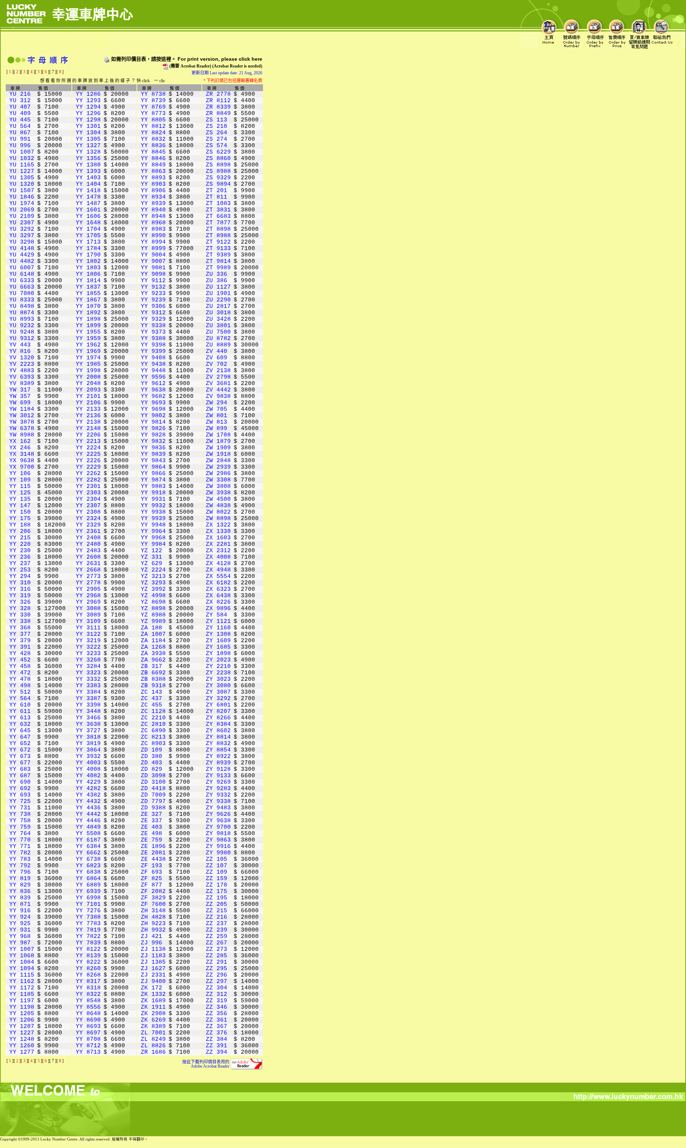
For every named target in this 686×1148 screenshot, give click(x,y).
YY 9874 (153, 480)
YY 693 (20, 795)
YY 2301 (88, 486)
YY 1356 (88, 158)
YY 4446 (88, 821)
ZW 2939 (218, 467)
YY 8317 (88, 981)
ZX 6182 (218, 583)
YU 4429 (21, 255)
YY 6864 (88, 878)
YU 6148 (21, 274)
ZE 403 (151, 827)
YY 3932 (88, 756)
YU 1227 (21, 171)
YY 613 (20, 718)
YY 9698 (153, 409)
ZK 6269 (153, 1020)
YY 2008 (88, 377)
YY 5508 (88, 833)
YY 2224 (88, 448)
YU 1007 (21, 152)
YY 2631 (88, 563)
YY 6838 (88, 872)
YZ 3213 (153, 576)
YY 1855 (88, 293)
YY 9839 (153, 454)
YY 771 (20, 846)
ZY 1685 (218, 647)
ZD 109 (151, 750)
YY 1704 (88, 229)
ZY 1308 (218, 634)
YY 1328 (88, 152)
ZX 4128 (218, 563)
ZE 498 (151, 833)
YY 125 (20, 493)
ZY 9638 (218, 821)
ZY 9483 (218, 808)
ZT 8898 (218, 229)
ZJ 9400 (153, 981)
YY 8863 (153, 171)
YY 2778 (88, 583)
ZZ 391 (216, 1046)
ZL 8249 (153, 1039)
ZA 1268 (153, 647)
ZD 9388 (153, 808)
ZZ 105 (216, 859)
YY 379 (20, 641)
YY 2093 (88, 390)
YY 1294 (88, 107)
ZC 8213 (153, 737)
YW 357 (20, 396)
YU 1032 (21, 158)
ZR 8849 (218, 113)
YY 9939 (153, 518)
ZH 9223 (153, 923)
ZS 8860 (218, 158)
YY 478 (20, 679)
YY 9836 (153, 448)
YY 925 (20, 923)
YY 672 (20, 750)
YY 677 (20, 763)
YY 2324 (88, 518)
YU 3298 (21, 242)
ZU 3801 (218, 326)
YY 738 (20, 814)
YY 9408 (153, 358)
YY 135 (20, 499)
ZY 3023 (218, 679)
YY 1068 (21, 956)
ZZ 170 (216, 885)
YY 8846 (153, 158)
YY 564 (20, 698)
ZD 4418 (153, 788)
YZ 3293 (153, 583)
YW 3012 (21, 416)
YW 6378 (21, 428)
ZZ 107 (216, 866)
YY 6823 (88, 866)
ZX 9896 (218, 608)
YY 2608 (88, 557)
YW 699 (20, 403)
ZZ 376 (216, 1033)
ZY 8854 (218, 750)
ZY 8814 (218, 737)
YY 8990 (153, 236)
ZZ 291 (216, 962)
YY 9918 (153, 493)
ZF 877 (151, 885)
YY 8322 (88, 994)
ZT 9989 (218, 268)
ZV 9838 (218, 396)
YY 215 (20, 538)
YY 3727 (88, 731)
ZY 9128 (218, 769)
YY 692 (20, 788)
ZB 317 (151, 666)
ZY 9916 (218, 846)
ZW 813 (216, 422)
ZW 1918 (218, 454)
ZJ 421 (151, 936)
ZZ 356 (216, 1013)
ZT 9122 (218, 242)
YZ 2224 (153, 570)
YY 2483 (88, 551)
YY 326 (20, 602)
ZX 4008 (218, 557)
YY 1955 (88, 332)
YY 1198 (21, 1007)
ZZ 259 (216, 936)
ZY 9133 (218, 776)
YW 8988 (21, 435)
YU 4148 (21, 248)
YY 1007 (21, 949)
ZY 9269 (218, 782)
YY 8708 (88, 1039)
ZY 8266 (218, 718)
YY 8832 (153, 139)
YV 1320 (21, 358)
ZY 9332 (218, 795)
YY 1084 (21, 962)
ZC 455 (151, 705)
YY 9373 (153, 332)
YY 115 (20, 486)
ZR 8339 (218, 107)
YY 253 (20, 570)
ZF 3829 (153, 898)
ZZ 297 (216, 981)
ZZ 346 (216, 1007)
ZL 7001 (153, 1033)
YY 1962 (88, 345)
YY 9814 (153, 422)
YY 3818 (88, 737)
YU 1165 (21, 165)
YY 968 (20, 936)
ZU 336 (216, 274)
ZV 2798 (218, 377)
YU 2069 (21, 210)
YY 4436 (88, 808)
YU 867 (20, 133)
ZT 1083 (218, 203)
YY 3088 (88, 608)
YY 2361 (88, 531)
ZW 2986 (218, 473)
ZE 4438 (153, 859)
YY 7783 (88, 923)
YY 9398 (153, 345)
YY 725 (20, 801)
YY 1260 (21, 1046)
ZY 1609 (218, 641)
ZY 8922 (218, 756)
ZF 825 (151, 878)
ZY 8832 (218, 743)
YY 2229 (88, 467)
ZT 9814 (218, 261)
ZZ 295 (216, 968)
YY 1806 (88, 274)
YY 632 (20, 724)
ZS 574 (216, 146)
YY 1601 (88, 210)
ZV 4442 (218, 390)
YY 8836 (153, 146)
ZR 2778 (218, 94)
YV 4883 (21, 371)
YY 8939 (153, 203)
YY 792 (20, 866)
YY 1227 (21, 1033)
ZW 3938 (218, 493)
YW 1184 (21, 409)
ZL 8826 (153, 1046)
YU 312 (20, 101)
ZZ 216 (216, 917)
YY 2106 (88, 403)
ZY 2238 (218, 673)
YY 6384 (88, 846)
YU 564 (20, 126)
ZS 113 (216, 120)
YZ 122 (151, 551)
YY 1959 (88, 338)
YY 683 (20, 769)
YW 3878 (21, 422)
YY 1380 (88, 165)
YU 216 (20, 94)
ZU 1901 (218, 293)
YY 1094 (21, 968)
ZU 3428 (218, 319)
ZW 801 (216, 416)
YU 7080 (21, 293)
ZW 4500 (218, 499)
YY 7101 (88, 904)
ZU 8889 (218, 345)
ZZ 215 (216, 911)
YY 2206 (88, 435)
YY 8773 (153, 113)
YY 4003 (88, 763)
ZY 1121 (218, 621)
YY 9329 (153, 319)
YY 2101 (88, 396)
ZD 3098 (153, 776)
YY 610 (20, 705)
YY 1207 (21, 1026)
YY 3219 (88, 641)
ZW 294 (216, 403)
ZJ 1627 (153, 968)
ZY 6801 (218, 705)
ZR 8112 (218, 101)
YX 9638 (21, 461)
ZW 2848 (218, 461)
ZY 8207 (218, 711)
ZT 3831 (218, 210)
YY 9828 (153, 435)
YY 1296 (88, 113)
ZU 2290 (218, 300)
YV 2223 (21, 364)
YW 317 (20, 390)
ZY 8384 (218, 724)
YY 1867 (88, 300)
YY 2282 (88, 480)
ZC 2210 (153, 718)
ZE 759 (151, 840)
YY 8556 (88, 1007)
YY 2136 (88, 416)
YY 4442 (88, 814)
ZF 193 (151, 866)
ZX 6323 (218, 589)
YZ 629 (151, 563)
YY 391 (20, 647)
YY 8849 (153, 165)
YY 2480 (88, 544)
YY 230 (20, 551)
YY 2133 (88, 409)
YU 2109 (21, 216)
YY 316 (20, 589)
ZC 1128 (153, 711)
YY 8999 (153, 248)
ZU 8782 (218, 338)
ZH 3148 (153, 911)
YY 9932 (153, 506)
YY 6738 (88, 859)
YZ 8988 (153, 615)
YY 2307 (88, 506)
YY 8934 (153, 197)
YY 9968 (153, 538)
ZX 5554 (218, 576)
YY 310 (20, 583)
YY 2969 (88, 602)
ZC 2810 (153, 724)
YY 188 (20, 525)
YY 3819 (88, 743)
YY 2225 (88, 454)
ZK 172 (151, 988)
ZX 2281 (218, 544)
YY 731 (20, 808)
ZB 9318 (153, 686)
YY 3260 (88, 660)
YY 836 (20, 891)
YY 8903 (153, 184)
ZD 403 (151, 763)
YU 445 (20, 120)
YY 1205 (21, 1013)
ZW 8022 (218, 512)
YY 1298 (88, 120)
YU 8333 (21, 300)
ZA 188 (151, 628)
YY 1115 (21, 975)
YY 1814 (88, 281)
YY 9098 (153, 274)
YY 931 (20, 930)
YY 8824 (153, 133)
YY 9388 (153, 338)
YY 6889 (88, 885)
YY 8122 (88, 949)
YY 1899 (88, 326)
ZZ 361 (216, 1020)
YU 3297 (21, 236)
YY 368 (20, 628)
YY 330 (20, 615)
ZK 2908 (153, 1013)
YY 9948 (153, 525)
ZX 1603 (218, 538)
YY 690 (20, 782)
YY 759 (20, 827)
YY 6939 (88, 891)
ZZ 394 (216, 1052)
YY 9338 (153, 326)
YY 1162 (21, 981)
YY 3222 (88, 647)
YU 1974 (21, 203)
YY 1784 (88, 248)
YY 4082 (88, 776)
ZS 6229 (218, 152)
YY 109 (20, 480)
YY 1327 (88, 146)
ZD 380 (151, 756)
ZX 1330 (218, 531)
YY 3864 (88, 750)
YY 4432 (88, 801)
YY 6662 (88, 853)
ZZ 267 (216, 943)
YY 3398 (88, 705)
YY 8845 (153, 152)
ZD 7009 (153, 795)
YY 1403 (88, 178)
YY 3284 (88, 666)
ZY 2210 (218, 666)
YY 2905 (88, 589)
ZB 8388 (153, 679)
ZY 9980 (218, 853)
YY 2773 (88, 576)
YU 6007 (21, 268)
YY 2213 (88, 441)
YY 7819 (88, 930)
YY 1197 (21, 1001)
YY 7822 (88, 936)
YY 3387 (88, 698)
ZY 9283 (218, 788)
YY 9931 (153, 499)
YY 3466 (88, 718)
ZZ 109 (216, 872)
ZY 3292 (218, 698)
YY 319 (20, 596)
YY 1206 (21, 1020)
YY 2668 (88, 570)
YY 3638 (88, 724)
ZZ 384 (216, 1039)
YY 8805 (153, 120)
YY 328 (20, 608)
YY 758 (20, 821)
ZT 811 (216, 197)
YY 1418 (88, 191)
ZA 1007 (153, 634)
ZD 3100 (153, 782)
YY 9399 (153, 351)
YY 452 (20, 660)
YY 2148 (88, 428)
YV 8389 (21, 383)
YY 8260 (88, 968)
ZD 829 (151, 769)
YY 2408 (88, 538)
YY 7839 (88, 943)
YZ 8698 (153, 602)
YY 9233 (153, 293)
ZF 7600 (153, 904)
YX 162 (20, 441)
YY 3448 (88, 711)
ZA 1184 (153, 641)
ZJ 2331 (153, 975)
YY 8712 (88, 1046)
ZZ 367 (216, 1026)
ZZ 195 (216, 898)
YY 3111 (88, 628)
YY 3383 (88, 686)
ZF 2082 (153, 891)
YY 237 (20, 563)
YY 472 (20, 673)
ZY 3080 (218, 686)
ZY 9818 (218, 833)
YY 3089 (88, 615)
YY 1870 (88, 306)
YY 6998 (88, 898)
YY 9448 (153, 371)
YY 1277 (21, 1052)
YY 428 (20, 653)
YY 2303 (88, 493)
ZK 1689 (153, 1001)
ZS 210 (216, 126)
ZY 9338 (218, 801)
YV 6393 (21, 377)
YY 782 (20, 853)
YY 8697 (88, 1033)
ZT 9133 (218, 248)
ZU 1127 (218, 287)
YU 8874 (21, 313)
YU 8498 (21, 306)
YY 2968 (88, 596)
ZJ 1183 (153, 956)
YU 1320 (21, 184)
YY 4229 (88, 782)
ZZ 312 (216, 994)
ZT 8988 (218, 236)
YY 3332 (88, 679)
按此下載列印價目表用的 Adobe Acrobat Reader (205, 1064)
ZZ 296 (216, 975)
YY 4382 (88, 795)
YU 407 (20, 107)
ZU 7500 (218, 332)
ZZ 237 (216, 923)
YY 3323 (88, 673)
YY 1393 (88, 171)
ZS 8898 (218, 165)
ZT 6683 (218, 216)
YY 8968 (153, 223)
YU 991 (20, 139)
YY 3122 (88, 634)
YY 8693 (88, 1026)
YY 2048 (88, 383)
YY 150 (20, 512)
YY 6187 (88, 840)
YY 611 (20, 711)
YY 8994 (153, 242)
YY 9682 (153, 396)
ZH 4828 (153, 917)
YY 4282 (88, 788)
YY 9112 (153, 281)
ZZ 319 (216, 1001)
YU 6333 (21, 281)
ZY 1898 (218, 653)
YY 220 (20, 544)
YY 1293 (88, 101)
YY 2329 (88, 525)
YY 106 (20, 473)
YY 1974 (88, 358)
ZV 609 (216, 358)
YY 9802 (153, 416)
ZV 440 (216, 351)
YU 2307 (21, 223)
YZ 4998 (153, 596)
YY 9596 (153, 377)
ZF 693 (151, 872)
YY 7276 (88, 911)
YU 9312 (21, 338)
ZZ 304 (216, 988)
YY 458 (20, 666)
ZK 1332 (153, 994)
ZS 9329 (218, 178)
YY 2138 (88, 422)
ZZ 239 (216, 930)
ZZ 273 (216, 949)
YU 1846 (21, 197)
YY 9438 (153, 364)
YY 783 (20, 859)
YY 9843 (153, 461)
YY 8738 (153, 94)
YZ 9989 (153, 621)
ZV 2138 (218, 371)
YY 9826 (153, 428)
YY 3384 (88, 692)
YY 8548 (88, 1001)
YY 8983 (153, 229)
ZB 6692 (153, 673)
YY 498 (20, 686)
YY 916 (20, 911)
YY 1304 (88, 133)
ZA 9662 (153, 660)
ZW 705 (216, 409)
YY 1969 (88, 351)
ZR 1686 (153, 1052)
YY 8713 (88, 1052)
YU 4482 (21, 261)
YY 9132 (153, 287)
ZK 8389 (153, 1026)
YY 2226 (88, 461)
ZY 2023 (218, 660)
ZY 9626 (218, 814)
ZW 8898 (218, 518)
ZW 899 (216, 428)
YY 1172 (21, 988)
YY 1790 (88, 255)
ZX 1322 (218, 525)
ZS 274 (216, 139)
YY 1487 (88, 203)
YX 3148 (21, 454)
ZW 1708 (218, 435)
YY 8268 (88, 975)
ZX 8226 (218, 602)
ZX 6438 (218, 596)
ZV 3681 (218, 383)
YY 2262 (88, 473)
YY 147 (20, 506)
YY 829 (20, 885)
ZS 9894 (218, 184)
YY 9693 (153, 403)
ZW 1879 (218, 441)
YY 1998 (88, 371)
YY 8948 (153, 216)
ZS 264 (216, 133)
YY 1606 (88, 216)
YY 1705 (88, 236)
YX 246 (20, 448)
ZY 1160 (218, 628)
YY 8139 (88, 956)
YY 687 (20, 776)
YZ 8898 (153, 608)
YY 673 (20, 756)
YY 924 (20, 917)
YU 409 (20, 113)
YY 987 (20, 943)
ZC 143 (151, 692)
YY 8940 (153, 210)
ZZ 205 (216, 904)
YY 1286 (88, 94)
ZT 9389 (218, 255)
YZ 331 (151, 557)
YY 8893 (153, 178)
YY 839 (20, 898)
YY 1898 (88, 319)
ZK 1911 (153, 1007)
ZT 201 (216, 191)
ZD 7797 (153, 801)
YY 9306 (153, 306)
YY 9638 (153, 390)
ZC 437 (151, 698)
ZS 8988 (218, 171)
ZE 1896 (153, 846)
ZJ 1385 (153, 962)
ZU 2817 (218, 306)
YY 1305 (88, 139)
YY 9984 (153, 544)
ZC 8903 (153, 743)
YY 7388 (88, 917)
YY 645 (20, 731)
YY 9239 (153, 300)
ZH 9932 (153, 930)
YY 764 (20, 833)
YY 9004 (153, 255)
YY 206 (20, 531)
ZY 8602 (218, 731)
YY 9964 (153, 531)
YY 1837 (88, 287)
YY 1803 (88, 268)
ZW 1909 (218, 448)
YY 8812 (153, 126)
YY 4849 (88, 827)
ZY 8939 (218, 763)
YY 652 (20, 743)
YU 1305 (21, 178)
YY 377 (20, 634)
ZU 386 (216, 281)
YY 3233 (88, 653)
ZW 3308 (218, 480)
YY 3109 (88, 621)
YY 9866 (153, 473)
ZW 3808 (218, 486)
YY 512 (20, 692)
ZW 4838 (218, 506)
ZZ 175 (216, 891)
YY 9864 (153, 467)
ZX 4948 (218, 570)
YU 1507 (21, 191)
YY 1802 (88, 261)
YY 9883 (153, 486)
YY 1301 (88, 126)
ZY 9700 (218, 827)
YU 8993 (21, 319)
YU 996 (20, 146)
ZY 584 (216, 615)
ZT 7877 (218, 223)
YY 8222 (88, 962)
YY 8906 (153, 191)
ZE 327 (151, 814)
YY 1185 (21, 994)
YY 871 (20, 904)
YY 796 (20, 872)
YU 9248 (21, 332)
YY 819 (20, 878)
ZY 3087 (218, 692)
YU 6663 (21, 287)
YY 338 (20, 621)
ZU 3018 (218, 313)
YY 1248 (21, 1039)
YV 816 (20, 351)
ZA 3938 (153, 653)
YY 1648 (88, 223)
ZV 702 (216, 364)
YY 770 (20, 840)
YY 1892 (88, 313)
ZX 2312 (218, 551)
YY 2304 (88, 499)
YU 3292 (21, 229)
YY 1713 (88, 242)
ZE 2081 (153, 853)
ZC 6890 (153, 731)
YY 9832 (153, 441)
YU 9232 (21, 326)
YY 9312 (153, 313)
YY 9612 (153, 383)
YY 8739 (153, 101)
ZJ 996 (151, 943)
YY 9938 (153, 512)
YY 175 (20, 518)
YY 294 (20, 576)
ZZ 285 (216, 956)
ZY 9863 (218, 840)
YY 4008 (88, 769)
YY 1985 (88, 364)
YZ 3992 (153, 589)
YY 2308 (88, 512)
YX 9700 (21, 467)
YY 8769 (153, 107)
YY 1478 (88, 197)
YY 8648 (88, 1013)
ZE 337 (151, 821)
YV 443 (20, 345)
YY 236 (20, 557)
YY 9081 (153, 268)
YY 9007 (153, 261)
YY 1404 (88, 184)
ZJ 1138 (153, 949)
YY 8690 (88, 1020)
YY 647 (20, 737)
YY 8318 (88, 988)
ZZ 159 (216, 878)
